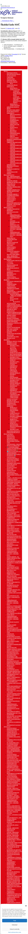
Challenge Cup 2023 (13, 528)
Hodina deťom (11, 470)
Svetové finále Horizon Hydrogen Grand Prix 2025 (13, 756)
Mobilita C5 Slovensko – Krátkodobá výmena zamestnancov (15, 410)
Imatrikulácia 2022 (13, 585)
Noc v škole (11, 639)
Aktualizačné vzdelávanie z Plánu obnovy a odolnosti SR (14, 305)
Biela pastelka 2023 (13, 542)
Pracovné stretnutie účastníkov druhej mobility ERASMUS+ (15, 371)
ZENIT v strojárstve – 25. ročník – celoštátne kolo (14, 771)
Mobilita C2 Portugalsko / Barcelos (14, 421)
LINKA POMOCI (14, 252)
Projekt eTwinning (13, 318)
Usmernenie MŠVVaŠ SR (14, 895)
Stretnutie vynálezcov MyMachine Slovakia (13, 635)
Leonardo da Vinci (13, 336)
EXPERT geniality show (14, 577)
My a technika (11, 317)
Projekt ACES (11, 338)
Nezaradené (15, 54)
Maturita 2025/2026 (12, 212)
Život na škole (8, 434)
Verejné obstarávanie (14, 142)
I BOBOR (9, 588)
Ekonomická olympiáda (14, 525)
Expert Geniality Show (14, 649)
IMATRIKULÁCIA (11, 707)
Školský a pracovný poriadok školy (15, 132)
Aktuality (7, 726)
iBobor (9, 646)
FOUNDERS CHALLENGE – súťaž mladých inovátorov (14, 465)
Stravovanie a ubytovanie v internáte (11, 200)
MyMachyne (11, 310)
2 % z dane (10, 263)
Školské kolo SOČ (12, 628)
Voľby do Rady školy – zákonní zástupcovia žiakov (17, 99)
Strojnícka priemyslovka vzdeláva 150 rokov (13, 573)
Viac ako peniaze (12, 307)
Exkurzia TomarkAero (14, 644)
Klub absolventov (13, 111)
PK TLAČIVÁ (16, 301)
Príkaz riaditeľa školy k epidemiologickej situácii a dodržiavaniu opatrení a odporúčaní (15, 119)
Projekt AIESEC (11, 315)
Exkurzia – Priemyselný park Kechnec (12, 545)
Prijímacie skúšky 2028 (14, 182)
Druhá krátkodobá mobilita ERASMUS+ (16, 377)
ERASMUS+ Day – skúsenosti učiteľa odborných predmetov (15, 364)
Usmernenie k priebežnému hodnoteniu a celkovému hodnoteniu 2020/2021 (13, 864)
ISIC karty (10, 245)
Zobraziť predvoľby (14, 929)
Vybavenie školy (12, 85)
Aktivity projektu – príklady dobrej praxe (16, 296)
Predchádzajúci (5, 20)
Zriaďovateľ (11, 78)
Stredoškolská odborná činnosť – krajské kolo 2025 (13, 766)
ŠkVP (11, 83)
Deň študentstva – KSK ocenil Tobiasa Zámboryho (14, 610)
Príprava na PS (11, 206)
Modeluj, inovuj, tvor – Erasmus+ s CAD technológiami (14, 343)
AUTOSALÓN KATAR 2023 (14, 536)
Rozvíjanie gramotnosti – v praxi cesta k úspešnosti (14, 291)
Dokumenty (10, 113)
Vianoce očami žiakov (14, 638)
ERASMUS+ (7, 339)
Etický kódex (14, 137)
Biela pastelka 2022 (13, 595)
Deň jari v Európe (12, 329)
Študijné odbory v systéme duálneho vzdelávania (13, 196)
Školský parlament (13, 110)
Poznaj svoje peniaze (13, 327)
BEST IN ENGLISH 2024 (13, 494)
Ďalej (12, 20)
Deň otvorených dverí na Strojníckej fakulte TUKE (14, 631)
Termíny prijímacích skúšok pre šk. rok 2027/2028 (13, 191)
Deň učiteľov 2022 (12, 798)
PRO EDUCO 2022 (11, 570)
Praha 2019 (10, 643)
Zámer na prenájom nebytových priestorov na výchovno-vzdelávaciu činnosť (13, 899)
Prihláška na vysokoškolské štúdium (12, 239)
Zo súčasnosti (11, 75)
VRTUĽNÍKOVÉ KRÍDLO (13, 711)
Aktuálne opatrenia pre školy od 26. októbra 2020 (13, 873)
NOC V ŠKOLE (11, 527)
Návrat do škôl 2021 (13, 853)
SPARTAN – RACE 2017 (13, 717)
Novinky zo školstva (13, 783)
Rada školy (10, 86)
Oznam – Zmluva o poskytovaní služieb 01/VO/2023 (13, 790)
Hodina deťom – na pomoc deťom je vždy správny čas (13, 558)
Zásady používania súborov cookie (14, 932)
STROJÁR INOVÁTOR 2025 (14, 760)
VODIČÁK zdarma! (12, 586)
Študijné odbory (12, 82)
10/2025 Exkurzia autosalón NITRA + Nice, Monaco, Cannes (14, 778)
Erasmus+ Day (14, 414)
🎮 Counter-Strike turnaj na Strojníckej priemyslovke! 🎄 (14, 449)
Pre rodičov (8, 259)
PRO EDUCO (10, 696)
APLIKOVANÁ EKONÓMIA (14, 333)
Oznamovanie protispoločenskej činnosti (13, 166)
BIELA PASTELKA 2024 (13, 512)
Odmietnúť (14, 925)
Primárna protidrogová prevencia (11, 274)
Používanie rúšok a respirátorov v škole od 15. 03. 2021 (14, 840)
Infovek (9, 326)
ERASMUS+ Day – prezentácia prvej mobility (15, 359)
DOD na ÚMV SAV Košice (14, 716)
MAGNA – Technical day (14, 477)
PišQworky (10, 659)
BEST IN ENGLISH (11, 576)
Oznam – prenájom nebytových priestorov (13, 829)
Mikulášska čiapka (13, 530)
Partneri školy (11, 80)
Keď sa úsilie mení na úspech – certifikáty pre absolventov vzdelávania (15, 394)
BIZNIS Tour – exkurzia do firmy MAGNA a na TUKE (14, 503)
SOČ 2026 (9, 213)
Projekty (7, 280)
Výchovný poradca (13, 251)
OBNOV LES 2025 (11, 461)
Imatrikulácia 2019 (13, 661)
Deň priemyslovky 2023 (14, 537)
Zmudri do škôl (12, 309)
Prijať (14, 920)
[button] (26, 906)
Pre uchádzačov (9, 175)
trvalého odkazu (9, 55)
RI (19, 28)
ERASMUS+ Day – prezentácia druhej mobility (15, 382)
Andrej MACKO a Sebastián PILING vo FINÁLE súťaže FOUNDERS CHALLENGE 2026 (13, 735)
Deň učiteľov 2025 (12, 758)
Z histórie (10, 77)
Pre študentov (8, 207)
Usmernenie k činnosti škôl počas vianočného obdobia (14, 859)
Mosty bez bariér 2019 (14, 686)
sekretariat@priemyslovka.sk (8, 7)
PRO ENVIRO (10, 335)
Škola (6, 71)
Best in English (11, 534)
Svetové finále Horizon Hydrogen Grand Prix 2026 (13, 730)
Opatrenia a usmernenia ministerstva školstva (14, 892)
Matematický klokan (14, 725)
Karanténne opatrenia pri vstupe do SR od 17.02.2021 (14, 847)
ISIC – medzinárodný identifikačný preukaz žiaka (14, 178)
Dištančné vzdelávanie (14, 876)
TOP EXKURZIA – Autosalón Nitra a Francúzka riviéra (13, 459)
